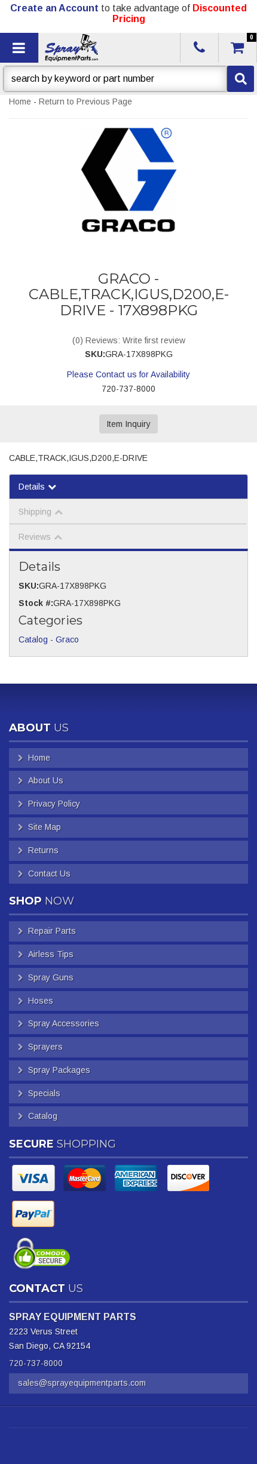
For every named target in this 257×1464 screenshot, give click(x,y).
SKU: (95, 354)
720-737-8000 (36, 1363)
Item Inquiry (128, 424)
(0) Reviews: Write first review (128, 340)
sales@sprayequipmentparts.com (82, 1383)
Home (20, 101)
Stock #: (36, 603)
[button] (128, 79)
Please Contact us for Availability (128, 374)
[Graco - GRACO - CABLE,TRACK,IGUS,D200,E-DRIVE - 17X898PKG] (128, 180)
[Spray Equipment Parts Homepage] (108, 48)
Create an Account (54, 8)
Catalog (33, 639)
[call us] (199, 48)
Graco (67, 639)
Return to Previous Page (85, 101)
